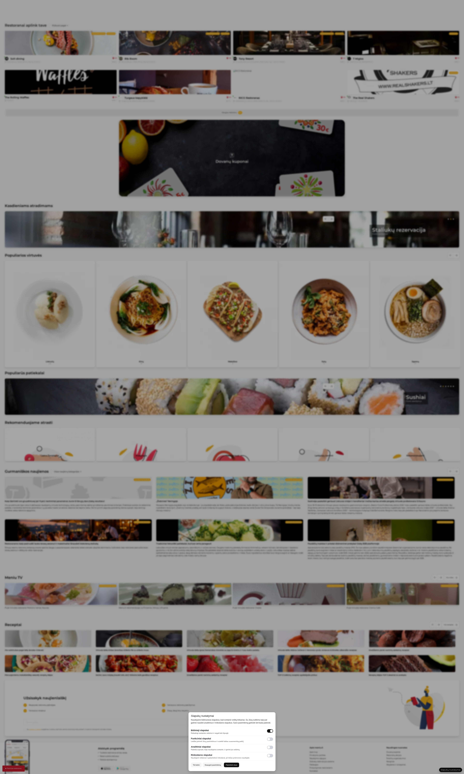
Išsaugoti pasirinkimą (213, 765)
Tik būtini (196, 765)
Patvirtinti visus (231, 765)
